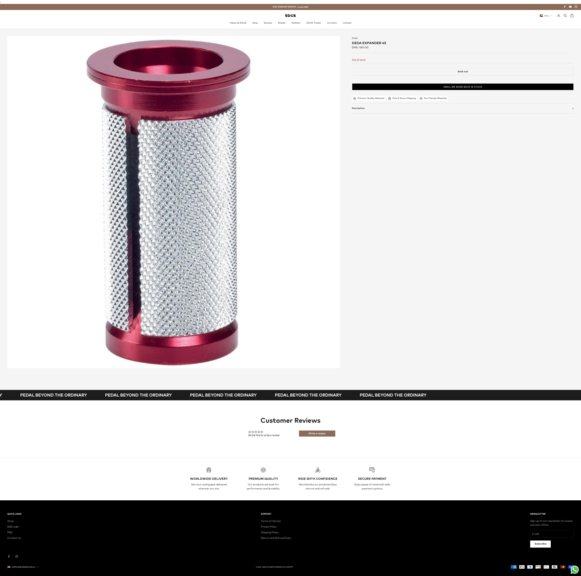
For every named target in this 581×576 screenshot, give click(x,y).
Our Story (332, 23)
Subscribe (540, 544)
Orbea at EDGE (238, 23)
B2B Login (13, 527)
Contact (347, 23)
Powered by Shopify (283, 567)
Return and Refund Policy (276, 538)
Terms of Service (271, 521)
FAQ (9, 532)
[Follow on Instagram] (16, 556)
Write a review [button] (317, 433)
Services (268, 23)
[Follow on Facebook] (8, 556)
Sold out (463, 72)
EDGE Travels (313, 23)
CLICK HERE (303, 7)
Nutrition (295, 23)
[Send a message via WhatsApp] (574, 569)
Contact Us (14, 538)
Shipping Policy (269, 532)
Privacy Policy (268, 527)
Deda (355, 38)
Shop (255, 23)
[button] (463, 86)
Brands (281, 23)
